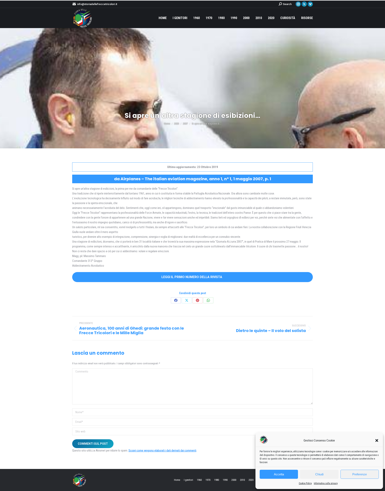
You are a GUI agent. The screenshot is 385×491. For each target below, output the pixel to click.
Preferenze (359, 474)
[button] (377, 440)
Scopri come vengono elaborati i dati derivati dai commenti (162, 450)
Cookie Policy (305, 483)
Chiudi (319, 474)
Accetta (279, 474)
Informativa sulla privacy (326, 483)
